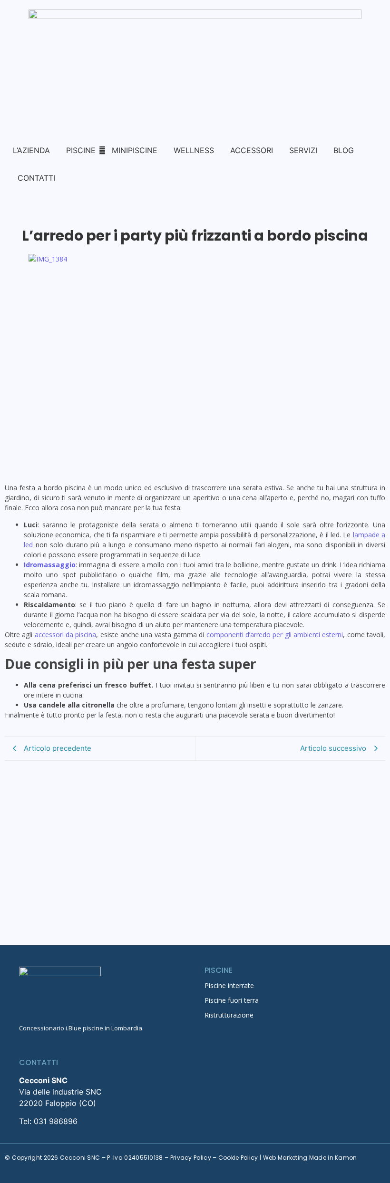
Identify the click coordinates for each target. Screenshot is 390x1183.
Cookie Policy (238, 1158)
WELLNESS (194, 150)
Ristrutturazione (229, 1014)
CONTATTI (36, 178)
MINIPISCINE (134, 150)
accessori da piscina (66, 634)
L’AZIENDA (31, 150)
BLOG (343, 150)
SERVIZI (303, 150)
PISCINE (81, 150)
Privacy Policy (190, 1158)
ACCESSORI (251, 150)
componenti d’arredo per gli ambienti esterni (274, 634)
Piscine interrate (229, 985)
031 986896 (56, 1121)
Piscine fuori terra (232, 1000)
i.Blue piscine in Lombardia (104, 1028)
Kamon (346, 1158)
